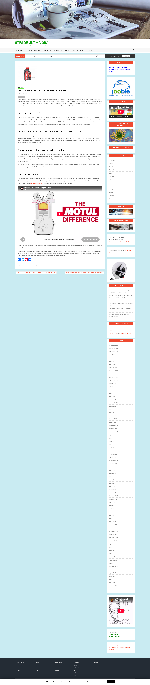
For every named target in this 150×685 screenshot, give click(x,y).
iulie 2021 (111, 476)
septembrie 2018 (113, 569)
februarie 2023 (113, 419)
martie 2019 (112, 557)
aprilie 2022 (112, 447)
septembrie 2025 (113, 351)
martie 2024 (112, 396)
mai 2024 (111, 390)
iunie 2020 (112, 512)
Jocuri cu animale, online (125, 333)
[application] (121, 111)
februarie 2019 (113, 560)
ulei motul (38, 265)
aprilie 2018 (112, 579)
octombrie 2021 (113, 467)
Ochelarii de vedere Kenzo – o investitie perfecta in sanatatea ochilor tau (55, 56)
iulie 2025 (111, 358)
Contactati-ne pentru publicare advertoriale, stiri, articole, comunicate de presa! (120, 69)
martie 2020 (112, 521)
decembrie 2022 (113, 425)
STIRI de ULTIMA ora (31, 42)
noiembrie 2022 (113, 428)
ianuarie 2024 (112, 399)
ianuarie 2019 (112, 563)
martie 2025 (112, 364)
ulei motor (31, 265)
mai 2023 (111, 412)
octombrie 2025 (113, 348)
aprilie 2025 (112, 361)
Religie (67, 50)
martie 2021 (112, 486)
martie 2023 (112, 415)
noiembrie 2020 (113, 499)
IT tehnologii (112, 182)
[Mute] (128, 117)
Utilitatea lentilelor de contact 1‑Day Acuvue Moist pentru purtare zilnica (119, 291)
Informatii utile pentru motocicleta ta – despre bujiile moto (97, 56)
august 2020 (112, 505)
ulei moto (24, 265)
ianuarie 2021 (112, 492)
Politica (75, 50)
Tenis (75, 675)
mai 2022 (111, 444)
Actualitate (20, 50)
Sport (91, 50)
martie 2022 (112, 451)
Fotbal (110, 179)
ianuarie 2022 (112, 457)
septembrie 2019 (113, 541)
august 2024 (112, 383)
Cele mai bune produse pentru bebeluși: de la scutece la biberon (84, 272)
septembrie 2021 (113, 470)
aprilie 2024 (112, 393)
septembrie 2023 (113, 403)
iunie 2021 (112, 480)
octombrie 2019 (113, 537)
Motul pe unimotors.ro (36, 183)
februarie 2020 (113, 524)
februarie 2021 (113, 489)
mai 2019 (111, 550)
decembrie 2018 (113, 566)
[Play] (111, 117)
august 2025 (112, 354)
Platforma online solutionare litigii (119, 242)
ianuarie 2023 (112, 422)
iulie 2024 (111, 387)
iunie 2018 (112, 576)
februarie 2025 (113, 367)
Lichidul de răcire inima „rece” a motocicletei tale (121, 304)
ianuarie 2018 (112, 589)
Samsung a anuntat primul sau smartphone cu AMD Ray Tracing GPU (37, 272)
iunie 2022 (112, 441)
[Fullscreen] (130, 117)
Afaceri (29, 50)
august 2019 (112, 544)
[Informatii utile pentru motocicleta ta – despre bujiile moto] (78, 56)
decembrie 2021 (113, 460)
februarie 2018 (113, 585)
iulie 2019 (111, 547)
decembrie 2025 (113, 345)
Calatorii (111, 170)
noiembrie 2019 (113, 534)
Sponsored (21, 97)
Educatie (56, 50)
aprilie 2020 (112, 518)
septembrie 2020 (113, 502)
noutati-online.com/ (114, 636)
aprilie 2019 (112, 553)
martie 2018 (112, 582)
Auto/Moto (38, 50)
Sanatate (83, 50)
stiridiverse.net (113, 634)
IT (62, 50)
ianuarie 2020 (112, 528)
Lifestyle (111, 186)
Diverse (46, 50)
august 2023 (112, 406)
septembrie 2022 (113, 431)
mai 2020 (111, 515)
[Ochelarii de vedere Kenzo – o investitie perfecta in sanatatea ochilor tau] (33, 56)
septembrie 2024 (113, 380)
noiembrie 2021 (113, 464)
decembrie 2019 (113, 531)
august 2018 (112, 573)
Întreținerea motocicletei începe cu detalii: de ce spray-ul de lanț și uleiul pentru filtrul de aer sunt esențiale (120, 298)
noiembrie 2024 (113, 374)
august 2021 (112, 473)
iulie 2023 (111, 409)
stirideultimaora (113, 333)
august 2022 (112, 435)
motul (19, 265)
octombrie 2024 (113, 377)
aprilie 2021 (112, 483)
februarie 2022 (113, 454)
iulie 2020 (111, 508)
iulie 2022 (111, 438)
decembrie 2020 (113, 496)
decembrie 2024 (113, 371)
